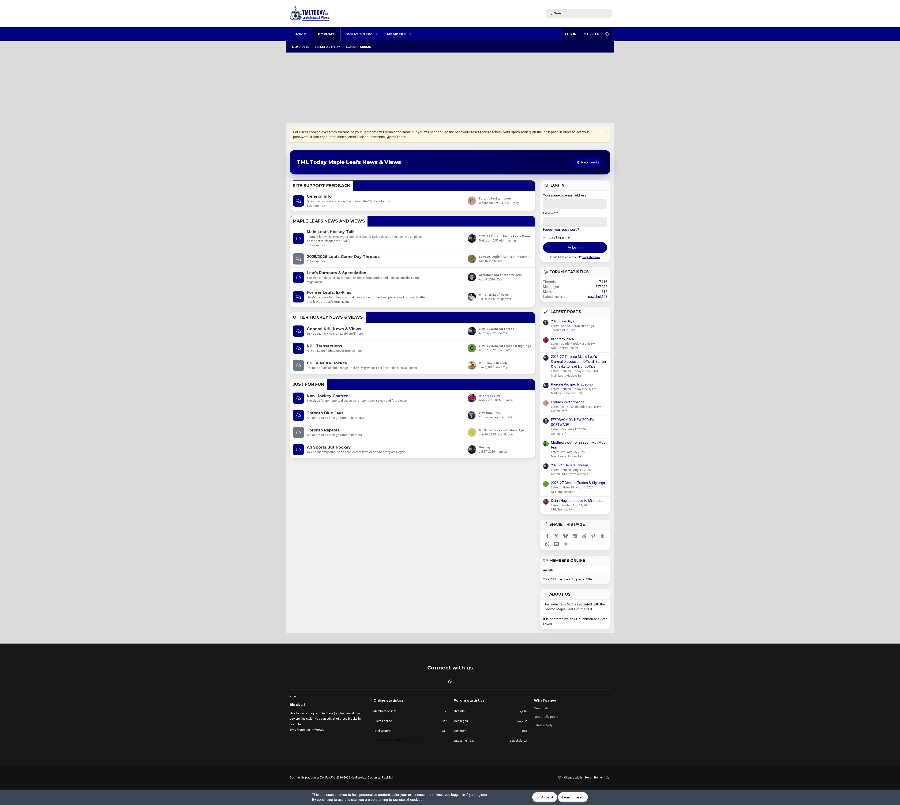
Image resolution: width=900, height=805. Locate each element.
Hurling (484, 447)
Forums (326, 34)
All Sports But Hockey (329, 447)
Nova (292, 696)
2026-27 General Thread (496, 329)
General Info (319, 196)
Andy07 (507, 417)
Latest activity (327, 47)
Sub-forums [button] (315, 205)
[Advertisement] (450, 88)
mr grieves (504, 299)
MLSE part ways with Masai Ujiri (502, 430)
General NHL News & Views (334, 329)
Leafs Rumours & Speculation (336, 273)
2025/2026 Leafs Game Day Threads (343, 256)
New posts (300, 47)
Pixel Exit (387, 777)
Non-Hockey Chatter (327, 396)
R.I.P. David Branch (493, 363)
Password (551, 213)
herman (511, 240)
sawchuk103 (597, 297)
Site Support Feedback (321, 185)
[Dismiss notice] (605, 132)
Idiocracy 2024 (489, 396)
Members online (567, 560)
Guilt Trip (502, 367)
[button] (376, 34)
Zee (499, 279)
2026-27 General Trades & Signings (505, 346)
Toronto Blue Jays (325, 413)
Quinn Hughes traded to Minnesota (577, 501)
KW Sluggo (505, 434)
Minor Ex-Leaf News (494, 294)
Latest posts (566, 312)
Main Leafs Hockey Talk (331, 232)
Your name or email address (565, 195)
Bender (508, 400)
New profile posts (546, 716)
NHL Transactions (324, 346)
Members (396, 34)
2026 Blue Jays (490, 413)
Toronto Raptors (323, 430)
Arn (500, 261)
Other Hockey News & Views (328, 317)
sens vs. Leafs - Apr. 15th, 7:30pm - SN (507, 256)
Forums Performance (495, 198)
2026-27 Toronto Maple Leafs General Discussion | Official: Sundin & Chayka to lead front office (578, 362)
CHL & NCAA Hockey (327, 363)
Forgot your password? (561, 229)
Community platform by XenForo (328, 777)
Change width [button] (573, 777)
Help (588, 777)
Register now (591, 257)
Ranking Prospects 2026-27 (572, 384)
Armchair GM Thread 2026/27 (500, 275)
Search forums (358, 47)
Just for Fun (308, 384)
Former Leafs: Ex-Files (329, 292)
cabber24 (505, 350)
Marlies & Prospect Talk (567, 393)
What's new (359, 34)
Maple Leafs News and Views (329, 221)
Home (300, 34)
